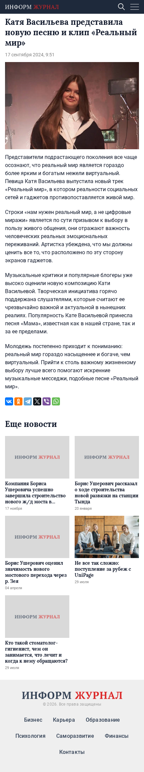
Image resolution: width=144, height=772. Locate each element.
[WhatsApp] (56, 401)
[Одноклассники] (18, 401)
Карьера (64, 720)
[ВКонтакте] (9, 401)
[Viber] (47, 401)
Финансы (117, 736)
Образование (103, 720)
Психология (30, 736)
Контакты (72, 752)
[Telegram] (28, 401)
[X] (37, 401)
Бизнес (33, 720)
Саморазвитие (75, 736)
